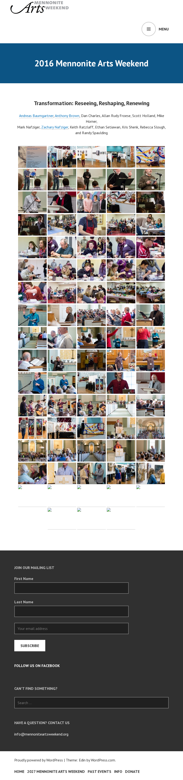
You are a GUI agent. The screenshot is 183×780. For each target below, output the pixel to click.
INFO (118, 771)
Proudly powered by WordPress (38, 760)
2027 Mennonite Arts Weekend (56, 771)
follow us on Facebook (37, 665)
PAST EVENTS (99, 771)
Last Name (23, 601)
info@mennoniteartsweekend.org (41, 734)
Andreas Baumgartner (36, 115)
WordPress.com (103, 760)
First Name (23, 578)
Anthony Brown (67, 115)
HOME (19, 771)
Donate (132, 771)
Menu (164, 29)
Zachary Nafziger (54, 127)
